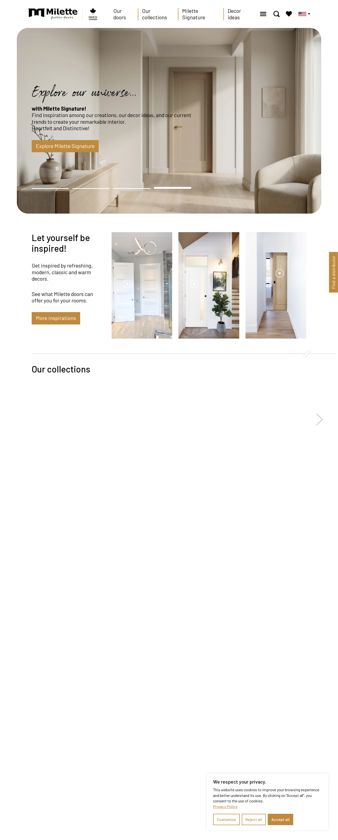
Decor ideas (234, 13)
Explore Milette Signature (65, 146)
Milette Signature (193, 13)
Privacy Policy (225, 806)
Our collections (154, 13)
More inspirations (56, 318)
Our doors (119, 13)
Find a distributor (333, 272)
